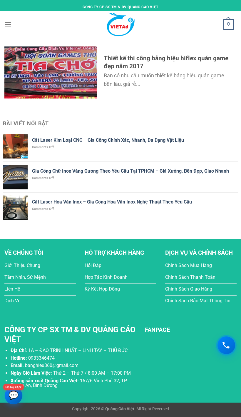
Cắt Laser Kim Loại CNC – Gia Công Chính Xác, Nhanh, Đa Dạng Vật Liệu (108, 140)
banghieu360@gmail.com (51, 365)
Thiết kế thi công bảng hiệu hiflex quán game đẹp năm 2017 (166, 62)
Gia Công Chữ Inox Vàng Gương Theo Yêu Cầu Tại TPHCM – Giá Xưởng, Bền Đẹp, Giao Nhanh (130, 171)
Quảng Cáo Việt (119, 408)
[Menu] (7, 24)
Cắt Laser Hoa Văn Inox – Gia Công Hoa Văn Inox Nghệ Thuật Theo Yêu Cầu (112, 202)
